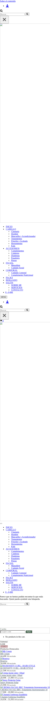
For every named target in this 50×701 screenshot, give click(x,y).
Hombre (14, 234)
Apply (29, 632)
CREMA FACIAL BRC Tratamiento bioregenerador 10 (23, 690)
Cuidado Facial (17, 268)
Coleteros (15, 253)
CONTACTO (17, 290)
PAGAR (4, 646)
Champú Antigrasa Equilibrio (12, 697)
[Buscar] (1, 11)
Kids (13, 246)
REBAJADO (11, 280)
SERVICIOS (16, 287)
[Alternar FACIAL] (46, 563)
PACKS (9, 277)
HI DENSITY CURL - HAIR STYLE (16, 668)
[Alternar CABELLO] (46, 530)
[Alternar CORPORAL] (46, 570)
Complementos (17, 251)
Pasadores (15, 258)
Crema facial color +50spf (11, 675)
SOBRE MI (16, 285)
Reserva (3, 661)
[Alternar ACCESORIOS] (46, 549)
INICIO (9, 226)
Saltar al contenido (8, 1)
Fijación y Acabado (19, 241)
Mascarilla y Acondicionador (23, 236)
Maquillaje (15, 265)
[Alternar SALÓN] (46, 582)
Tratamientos (16, 239)
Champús (15, 231)
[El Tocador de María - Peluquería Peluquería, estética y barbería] (25, 123)
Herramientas (16, 243)
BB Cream (4, 654)
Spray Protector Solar (9, 682)
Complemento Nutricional (22, 275)
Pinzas (14, 260)
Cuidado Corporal (18, 273)
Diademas (15, 255)
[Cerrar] (4, 20)
